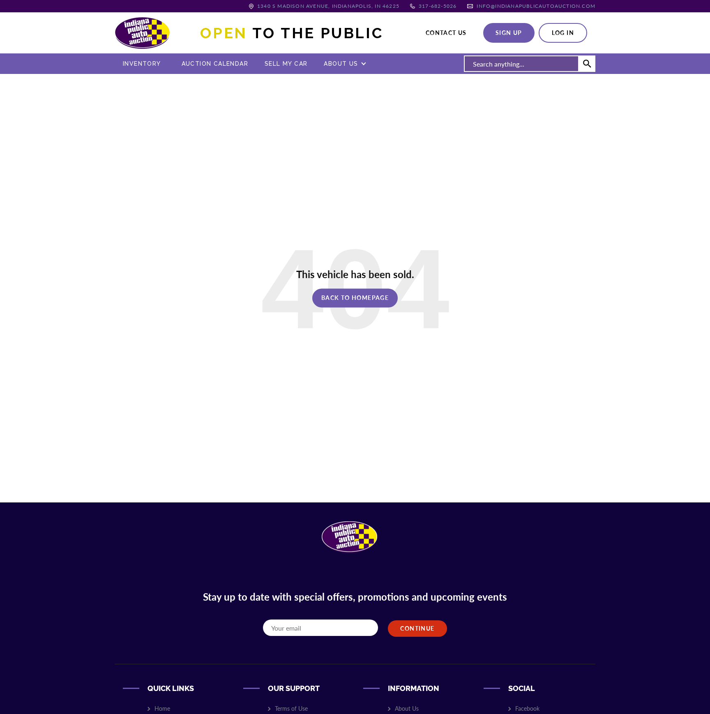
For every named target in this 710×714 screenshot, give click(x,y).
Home (162, 708)
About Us (341, 63)
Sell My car (286, 63)
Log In (563, 32)
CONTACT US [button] (446, 32)
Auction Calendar (215, 63)
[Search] (587, 63)
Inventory (142, 63)
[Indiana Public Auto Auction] (142, 32)
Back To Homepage (355, 297)
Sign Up (509, 32)
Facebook (527, 708)
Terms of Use (291, 708)
